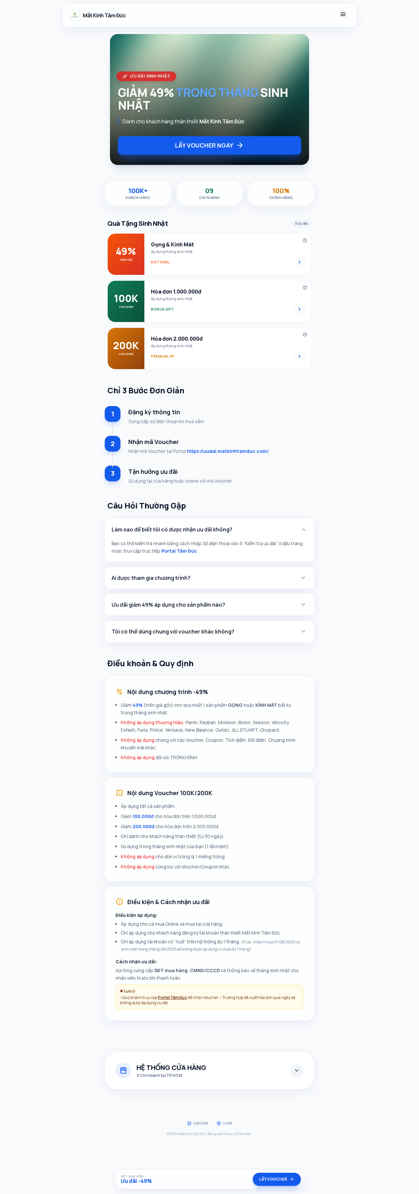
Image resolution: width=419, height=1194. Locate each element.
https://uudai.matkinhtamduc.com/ (228, 451)
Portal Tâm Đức (179, 551)
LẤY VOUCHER (276, 1179)
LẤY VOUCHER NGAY (209, 145)
